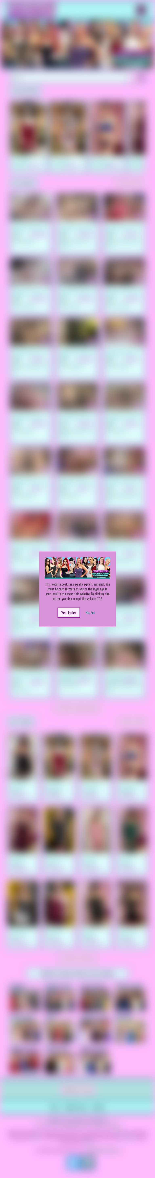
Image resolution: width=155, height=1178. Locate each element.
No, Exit (90, 612)
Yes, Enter (68, 613)
